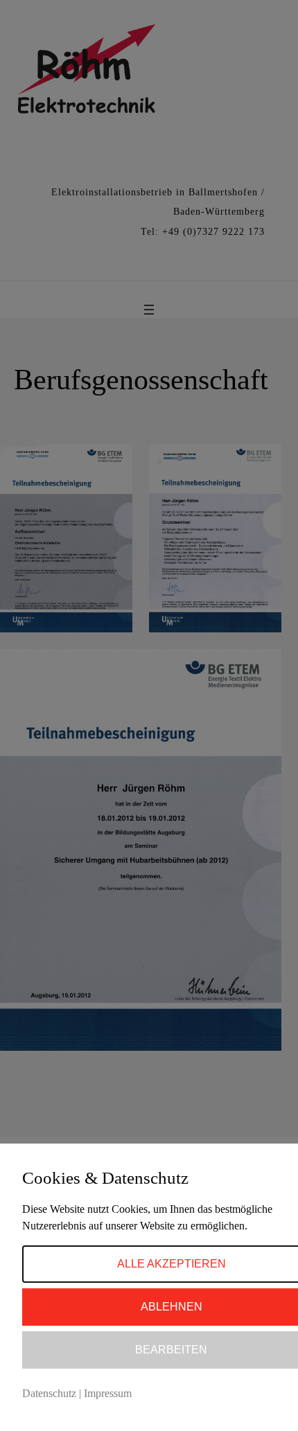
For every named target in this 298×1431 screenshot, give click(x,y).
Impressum (108, 1393)
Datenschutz (49, 1393)
